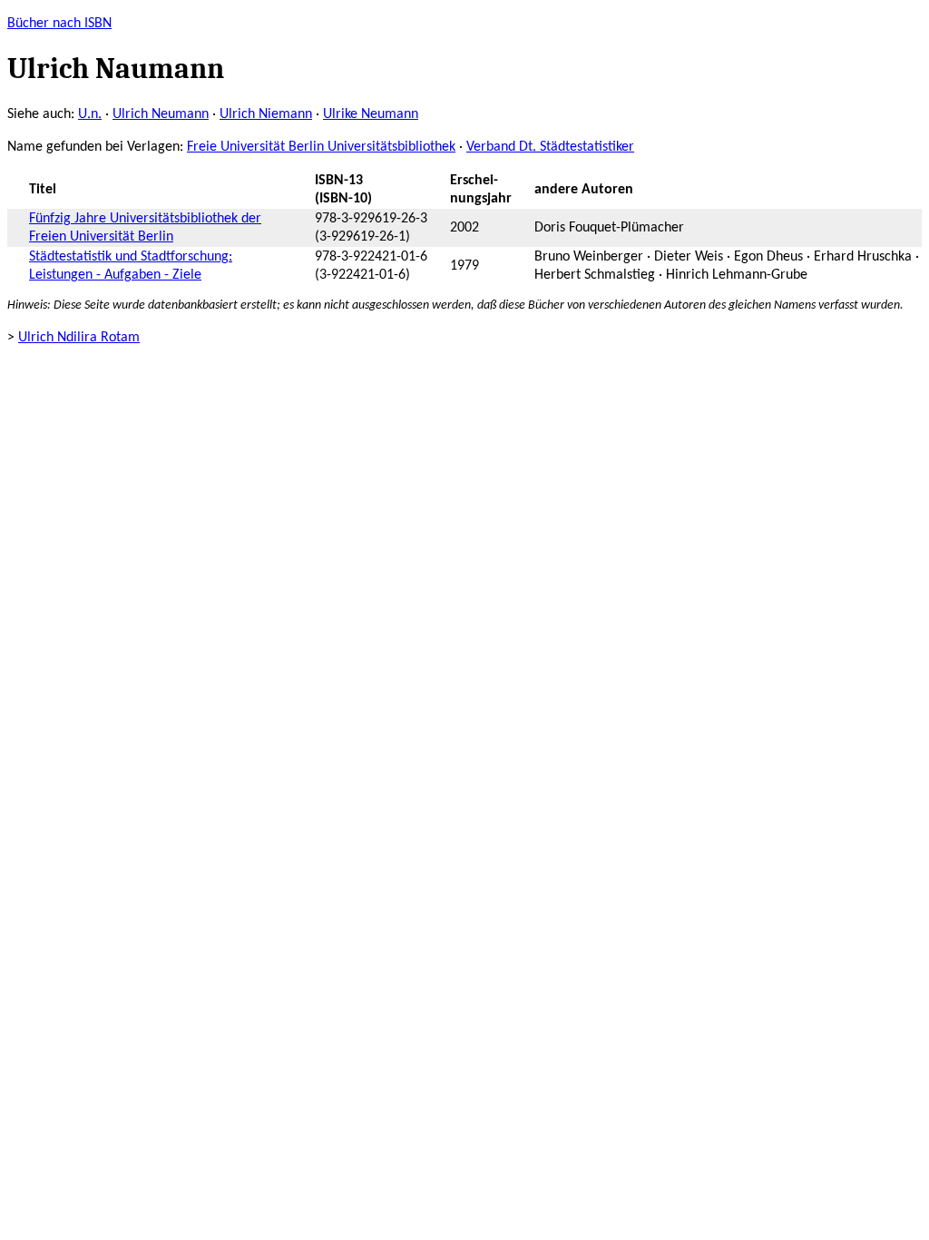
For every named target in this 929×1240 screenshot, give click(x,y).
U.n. (90, 114)
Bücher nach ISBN (59, 23)
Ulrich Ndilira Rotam (79, 337)
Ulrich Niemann (266, 114)
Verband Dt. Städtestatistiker (550, 147)
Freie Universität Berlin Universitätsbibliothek (321, 147)
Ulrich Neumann (160, 114)
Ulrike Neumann (370, 114)
